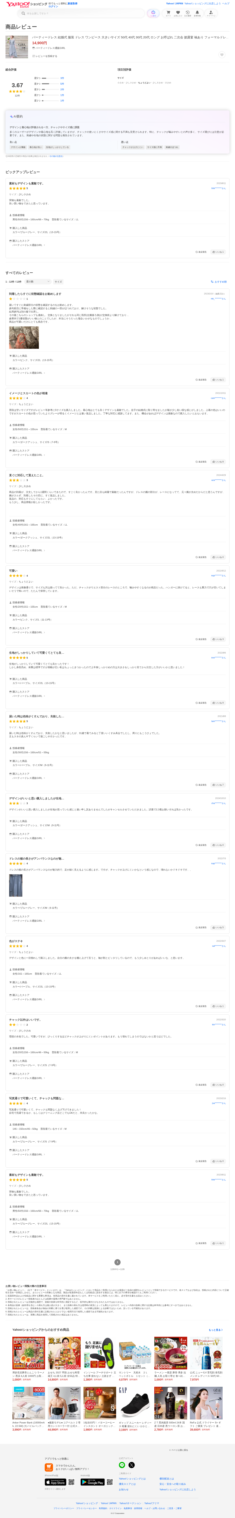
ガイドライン (115, 1508)
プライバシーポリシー (64, 1508)
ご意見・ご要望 (174, 1508)
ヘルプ (225, 3)
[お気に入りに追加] (221, 54)
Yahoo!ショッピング (87, 1503)
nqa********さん (218, 575)
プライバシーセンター (86, 1508)
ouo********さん (218, 657)
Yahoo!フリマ (151, 1503)
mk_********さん (218, 299)
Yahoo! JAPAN (174, 3)
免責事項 (128, 1508)
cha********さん (218, 803)
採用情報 (138, 1508)
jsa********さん (219, 1103)
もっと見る (215, 1329)
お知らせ (124, 1489)
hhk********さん (218, 188)
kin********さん (219, 1024)
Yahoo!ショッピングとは (132, 1478)
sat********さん (219, 946)
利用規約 (103, 1508)
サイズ (58, 281)
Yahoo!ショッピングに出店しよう (202, 3)
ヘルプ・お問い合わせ (154, 1508)
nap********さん (218, 863)
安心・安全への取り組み (172, 1484)
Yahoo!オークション (130, 1503)
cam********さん (218, 398)
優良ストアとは (127, 1484)
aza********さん (218, 480)
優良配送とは (166, 1478)
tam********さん (218, 721)
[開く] (24, 337)
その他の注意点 (56, 156)
